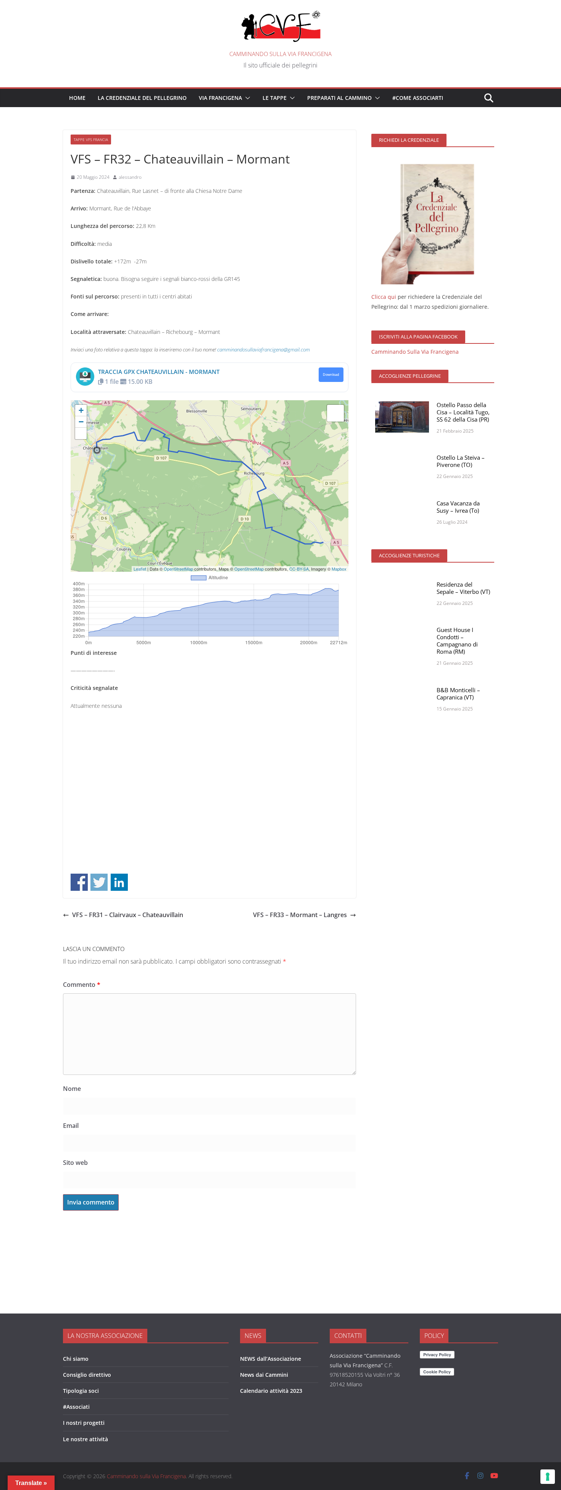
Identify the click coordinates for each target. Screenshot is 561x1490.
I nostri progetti (84, 1422)
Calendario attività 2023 (271, 1390)
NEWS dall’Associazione (270, 1358)
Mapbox (339, 569)
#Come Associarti (417, 97)
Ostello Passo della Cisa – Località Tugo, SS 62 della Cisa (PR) (463, 412)
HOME (77, 97)
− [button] (81, 422)
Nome (72, 1088)
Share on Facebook (79, 882)
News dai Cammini (264, 1374)
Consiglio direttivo (87, 1374)
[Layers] (335, 413)
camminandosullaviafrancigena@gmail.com (263, 349)
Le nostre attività (85, 1439)
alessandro (130, 177)
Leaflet (140, 569)
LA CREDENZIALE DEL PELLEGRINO (142, 97)
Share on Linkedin (119, 882)
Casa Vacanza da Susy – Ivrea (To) (458, 506)
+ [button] (81, 410)
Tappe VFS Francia (91, 139)
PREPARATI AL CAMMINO (339, 97)
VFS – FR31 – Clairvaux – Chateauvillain (127, 915)
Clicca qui (383, 296)
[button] (246, 98)
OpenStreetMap (178, 569)
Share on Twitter (99, 882)
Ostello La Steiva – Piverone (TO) (461, 461)
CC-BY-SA (299, 569)
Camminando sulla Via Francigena (280, 54)
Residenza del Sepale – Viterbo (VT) (463, 588)
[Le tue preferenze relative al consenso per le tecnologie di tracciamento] (547, 1476)
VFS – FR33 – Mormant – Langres (300, 915)
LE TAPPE (275, 97)
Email (71, 1125)
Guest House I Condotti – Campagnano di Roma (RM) (457, 640)
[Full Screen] (81, 433)
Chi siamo (76, 1358)
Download (331, 374)
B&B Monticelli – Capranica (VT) (458, 693)
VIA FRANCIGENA (220, 97)
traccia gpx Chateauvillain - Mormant (158, 371)
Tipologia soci (81, 1390)
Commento (81, 984)
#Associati (76, 1406)
